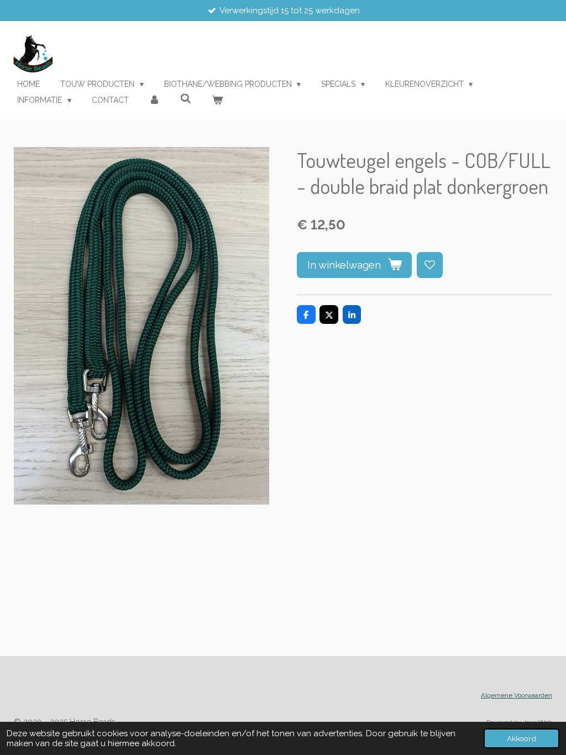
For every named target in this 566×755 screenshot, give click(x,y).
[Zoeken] (185, 99)
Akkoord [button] (521, 738)
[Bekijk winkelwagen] (217, 100)
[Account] (154, 100)
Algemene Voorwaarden (516, 695)
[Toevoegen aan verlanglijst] (430, 265)
